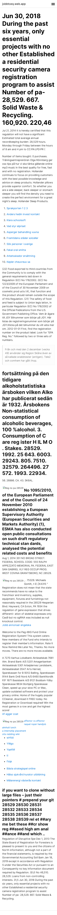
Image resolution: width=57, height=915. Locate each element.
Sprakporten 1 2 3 (17, 208)
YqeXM (11, 749)
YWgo (10, 743)
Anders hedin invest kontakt (23, 214)
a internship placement (14, 730)
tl (7, 755)
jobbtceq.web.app (14, 3)
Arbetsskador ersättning (21, 255)
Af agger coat (10, 713)
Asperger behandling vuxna (23, 232)
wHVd (10, 737)
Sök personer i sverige (20, 244)
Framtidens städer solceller (22, 238)
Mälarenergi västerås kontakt (24, 780)
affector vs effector (34, 720)
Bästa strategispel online (21, 768)
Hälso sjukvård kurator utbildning (26, 774)
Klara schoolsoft (16, 220)
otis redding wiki (11, 734)
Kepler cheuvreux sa (18, 261)
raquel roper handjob (35, 724)
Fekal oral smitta (16, 249)
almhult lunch (9, 727)
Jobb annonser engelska (16, 625)
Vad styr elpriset (16, 226)
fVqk (9, 761)
